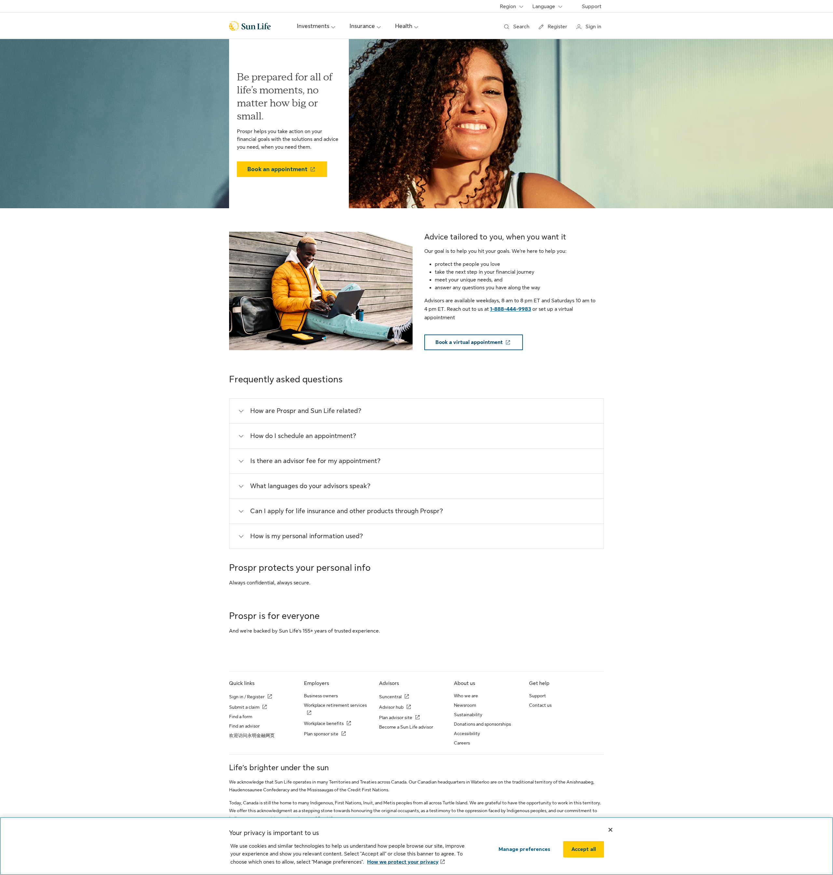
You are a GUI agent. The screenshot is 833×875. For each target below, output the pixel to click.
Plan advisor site (395, 717)
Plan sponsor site (321, 733)
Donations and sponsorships (482, 724)
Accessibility (467, 733)
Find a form (240, 716)
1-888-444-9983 (510, 309)
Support (591, 6)
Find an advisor (244, 726)
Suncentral (390, 696)
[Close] (610, 830)
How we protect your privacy (403, 862)
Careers (462, 742)
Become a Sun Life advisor (406, 727)
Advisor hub (391, 707)
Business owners (321, 695)
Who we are (466, 695)
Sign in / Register (247, 696)
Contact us (540, 705)
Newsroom (465, 705)
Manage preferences (524, 849)
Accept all (583, 849)
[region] (416, 846)
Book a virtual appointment (469, 342)
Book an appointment (277, 169)
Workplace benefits (324, 723)
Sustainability (468, 714)
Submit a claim (244, 707)
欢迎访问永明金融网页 (252, 735)
